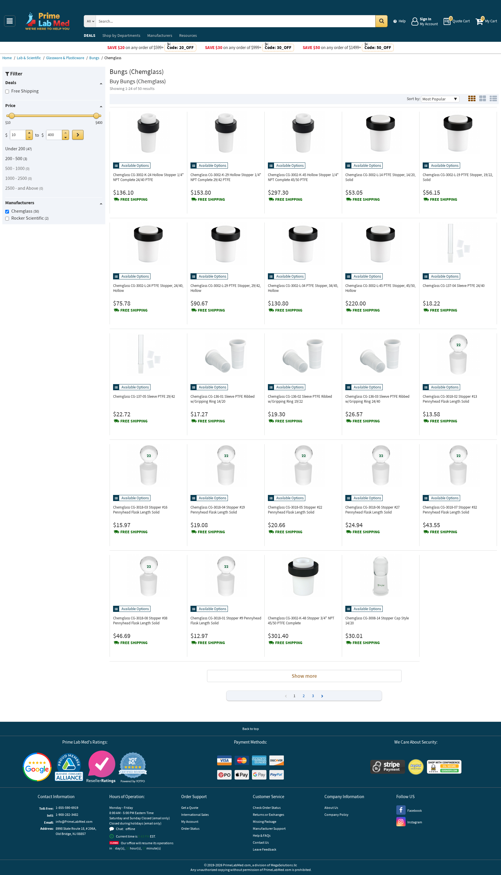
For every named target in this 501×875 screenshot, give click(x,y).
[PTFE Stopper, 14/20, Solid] (381, 132)
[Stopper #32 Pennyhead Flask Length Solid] (458, 465)
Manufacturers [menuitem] (159, 35)
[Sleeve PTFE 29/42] (148, 354)
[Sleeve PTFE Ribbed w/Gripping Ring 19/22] (303, 354)
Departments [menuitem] (121, 35)
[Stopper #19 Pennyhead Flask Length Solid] (226, 465)
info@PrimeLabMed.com (74, 821)
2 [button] (304, 695)
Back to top (250, 728)
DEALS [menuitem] (89, 35)
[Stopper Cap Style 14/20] (381, 576)
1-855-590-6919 (67, 807)
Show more (304, 675)
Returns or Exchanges (268, 814)
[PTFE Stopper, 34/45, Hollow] (303, 243)
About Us (331, 807)
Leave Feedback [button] (264, 849)
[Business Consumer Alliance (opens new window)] (69, 767)
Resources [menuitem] (188, 35)
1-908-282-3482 (67, 814)
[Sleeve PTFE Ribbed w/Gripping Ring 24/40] (381, 354)
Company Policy (336, 814)
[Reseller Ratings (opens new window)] (100, 767)
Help (402, 21)
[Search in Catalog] (381, 21)
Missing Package (264, 821)
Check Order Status (267, 807)
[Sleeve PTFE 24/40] (458, 243)
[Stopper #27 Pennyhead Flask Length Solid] (381, 465)
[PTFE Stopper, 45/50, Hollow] (381, 243)
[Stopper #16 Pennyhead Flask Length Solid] (148, 465)
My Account (189, 821)
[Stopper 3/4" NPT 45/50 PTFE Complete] (303, 576)
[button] (29, 132)
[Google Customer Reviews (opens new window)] (37, 768)
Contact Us (261, 842)
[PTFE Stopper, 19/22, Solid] (458, 132)
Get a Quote (189, 807)
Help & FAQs (262, 835)
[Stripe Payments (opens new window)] (387, 767)
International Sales (195, 814)
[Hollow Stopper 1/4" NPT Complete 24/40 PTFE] (148, 132)
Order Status (190, 828)
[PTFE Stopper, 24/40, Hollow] (148, 243)
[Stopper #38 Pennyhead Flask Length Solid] (148, 576)
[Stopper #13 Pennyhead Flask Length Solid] (458, 354)
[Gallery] (482, 99)
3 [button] (313, 695)
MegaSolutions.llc (284, 865)
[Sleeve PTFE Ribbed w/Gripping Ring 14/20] (226, 354)
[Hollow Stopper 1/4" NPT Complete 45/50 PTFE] (303, 132)
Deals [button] (10, 82)
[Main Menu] (9, 21)
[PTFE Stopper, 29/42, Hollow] (226, 243)
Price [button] (10, 105)
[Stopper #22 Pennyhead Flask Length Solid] (303, 465)
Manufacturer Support (269, 828)
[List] (493, 99)
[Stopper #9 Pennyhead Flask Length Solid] (226, 576)
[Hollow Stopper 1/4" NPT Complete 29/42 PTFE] (226, 132)
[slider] (12, 116)
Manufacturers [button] (19, 202)
